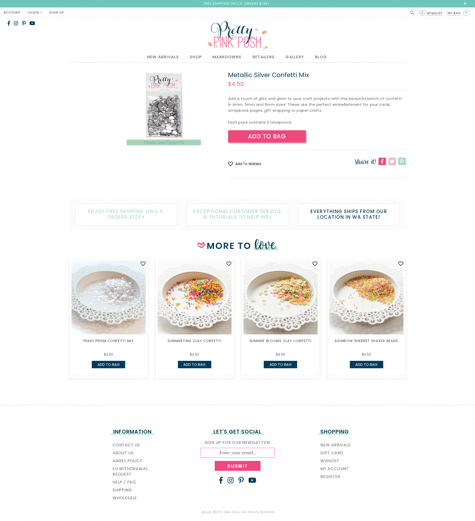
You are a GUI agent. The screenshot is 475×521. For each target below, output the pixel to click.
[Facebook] (8, 23)
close (465, 3)
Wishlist (432, 13)
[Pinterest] (24, 23)
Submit (237, 466)
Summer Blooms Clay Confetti (280, 340)
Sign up (56, 12)
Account (12, 12)
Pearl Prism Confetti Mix (108, 340)
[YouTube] (32, 23)
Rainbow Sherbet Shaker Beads (366, 340)
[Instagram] (16, 23)
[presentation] (61, 301)
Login (34, 12)
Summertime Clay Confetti (194, 340)
